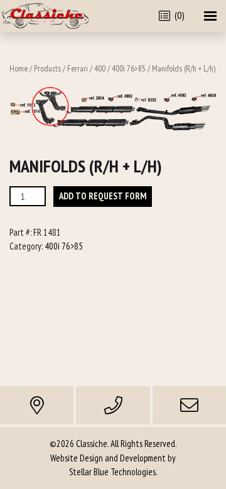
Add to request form (102, 196)
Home (18, 68)
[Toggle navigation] (210, 16)
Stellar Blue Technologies (112, 472)
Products (47, 68)
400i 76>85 (129, 68)
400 (99, 68)
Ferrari (77, 68)
